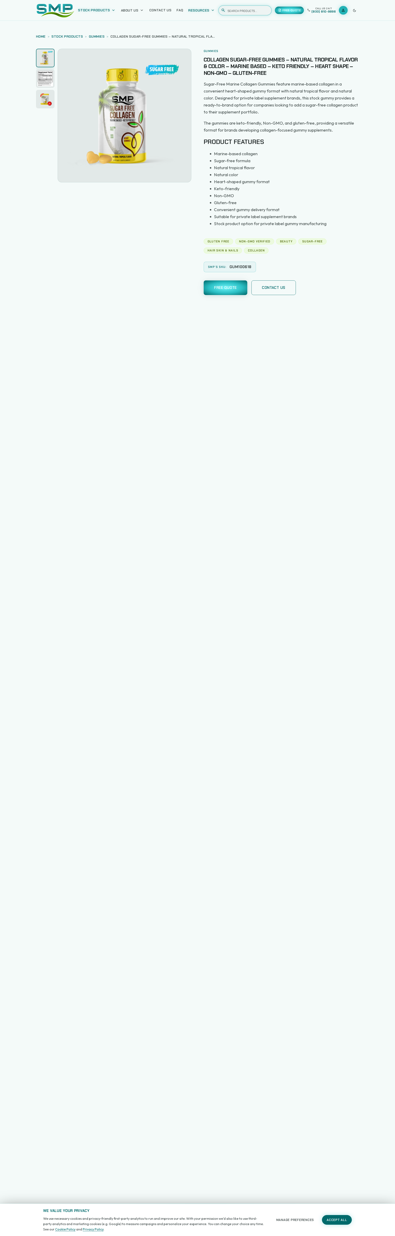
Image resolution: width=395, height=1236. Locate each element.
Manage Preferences (295, 1220)
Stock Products (67, 36)
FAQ (180, 10)
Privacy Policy (93, 1229)
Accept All (337, 1220)
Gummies (97, 36)
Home (41, 36)
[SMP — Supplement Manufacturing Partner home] (55, 10)
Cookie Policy (65, 1229)
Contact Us (160, 10)
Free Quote (225, 287)
